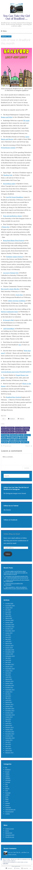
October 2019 (9, 628)
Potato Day (5, 227)
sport (6, 801)
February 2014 (9, 727)
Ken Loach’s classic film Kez (10, 289)
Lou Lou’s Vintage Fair (11, 273)
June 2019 (8, 637)
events (5, 437)
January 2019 (9, 647)
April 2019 (8, 641)
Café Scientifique (8, 329)
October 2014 (9, 713)
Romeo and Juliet (7, 117)
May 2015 (8, 698)
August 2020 (8, 607)
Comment (26, 468)
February (24, 437)
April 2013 (8, 748)
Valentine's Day (15, 442)
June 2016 (8, 673)
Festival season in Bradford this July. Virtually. (13, 584)
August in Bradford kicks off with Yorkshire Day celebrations (16, 580)
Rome (7, 799)
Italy (6, 790)
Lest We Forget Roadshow (14, 197)
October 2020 (9, 603)
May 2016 (8, 675)
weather (7, 814)
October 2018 (9, 654)
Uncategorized (21, 432)
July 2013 (8, 742)
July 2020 (8, 610)
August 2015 (8, 692)
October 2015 (9, 687)
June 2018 (8, 660)
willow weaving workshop (17, 301)
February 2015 (9, 704)
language (7, 793)
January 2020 (9, 622)
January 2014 (9, 729)
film (12, 430)
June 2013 (8, 744)
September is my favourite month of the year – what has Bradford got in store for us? (16, 577)
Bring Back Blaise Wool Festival (13, 240)
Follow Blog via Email (12, 534)
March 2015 (8, 702)
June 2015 (8, 696)
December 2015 (9, 685)
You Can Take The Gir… (14, 852)
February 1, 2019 (6, 36)
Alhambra (5, 435)
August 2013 (8, 740)
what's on (25, 442)
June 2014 (8, 719)
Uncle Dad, (19, 295)
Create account (9, 829)
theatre (26, 430)
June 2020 (8, 612)
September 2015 (10, 689)
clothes (7, 774)
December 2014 (9, 708)
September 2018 (10, 656)
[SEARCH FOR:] (16, 476)
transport (8, 807)
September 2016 (10, 668)
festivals (5, 430)
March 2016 (8, 679)
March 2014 (8, 725)
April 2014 (8, 723)
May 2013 (8, 746)
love (12, 440)
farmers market (14, 437)
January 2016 (9, 683)
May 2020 (8, 614)
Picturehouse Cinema (8, 148)
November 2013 (9, 734)
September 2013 (10, 738)
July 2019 (8, 635)
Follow (8, 554)
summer (7, 803)
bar (4, 427)
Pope (6, 797)
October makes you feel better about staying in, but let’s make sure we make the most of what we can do (15, 572)
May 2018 (8, 662)
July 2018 (8, 658)
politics (7, 795)
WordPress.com (9, 837)
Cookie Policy (5, 863)
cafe (21, 435)
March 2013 (8, 750)
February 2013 (9, 752)
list (20, 345)
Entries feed (8, 833)
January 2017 (9, 666)
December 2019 (9, 624)
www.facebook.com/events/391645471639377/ (16, 372)
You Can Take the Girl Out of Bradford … (16, 17)
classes (28, 435)
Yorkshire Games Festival (14, 257)
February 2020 (9, 620)
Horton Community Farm (9, 312)
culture (19, 427)
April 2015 (8, 700)
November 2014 (9, 710)
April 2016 (8, 677)
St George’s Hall (8, 320)
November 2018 (9, 652)
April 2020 (8, 616)
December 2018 (9, 650)
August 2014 (8, 717)
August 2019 (8, 633)
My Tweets (7, 510)
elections (7, 780)
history (19, 430)
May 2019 (8, 639)
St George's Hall (21, 440)
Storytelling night (9, 184)
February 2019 (9, 645)
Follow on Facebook (10, 520)
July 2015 (8, 694)
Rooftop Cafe (8, 175)
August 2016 (8, 671)
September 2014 (10, 715)
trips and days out (8, 432)
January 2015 (9, 706)
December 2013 (9, 731)
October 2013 (9, 736)
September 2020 (10, 605)
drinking (26, 427)
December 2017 (9, 664)
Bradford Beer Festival (13, 397)
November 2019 (9, 626)
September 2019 (10, 631)
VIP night (26, 120)
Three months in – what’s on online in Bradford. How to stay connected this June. (16, 587)
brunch (7, 772)
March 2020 (8, 618)
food (6, 786)
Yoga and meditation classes (12, 216)
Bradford (11, 427)
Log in (7, 831)
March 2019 (8, 643)
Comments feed (9, 835)
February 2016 (9, 681)
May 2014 (8, 721)
